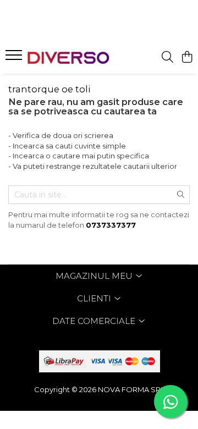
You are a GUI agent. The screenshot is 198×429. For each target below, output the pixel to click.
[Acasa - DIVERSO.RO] (68, 58)
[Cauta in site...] (167, 57)
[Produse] (15, 58)
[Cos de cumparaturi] (187, 57)
